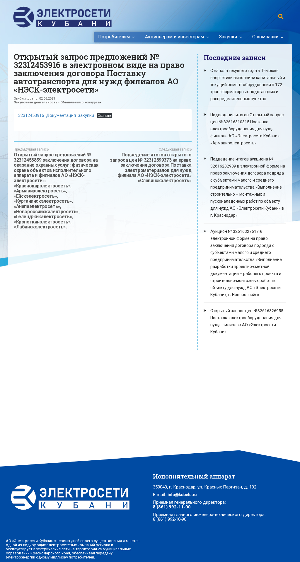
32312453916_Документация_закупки (56, 115)
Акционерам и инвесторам (174, 37)
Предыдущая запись (56, 188)
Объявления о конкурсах (80, 102)
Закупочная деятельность (35, 102)
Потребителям (114, 37)
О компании (265, 37)
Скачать (104, 116)
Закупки (228, 37)
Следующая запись (150, 165)
